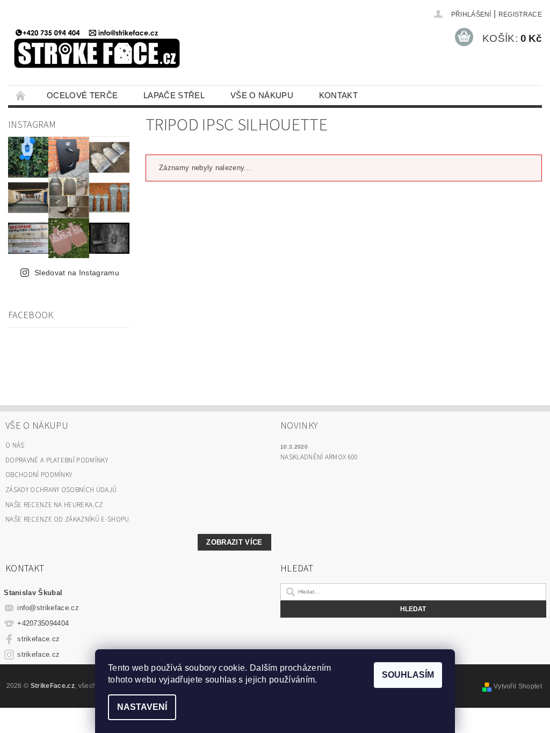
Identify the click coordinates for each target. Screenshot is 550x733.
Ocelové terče (82, 95)
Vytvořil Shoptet (518, 686)
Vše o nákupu (261, 95)
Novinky (299, 426)
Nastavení (142, 707)
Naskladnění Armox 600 (319, 457)
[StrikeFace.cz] (96, 44)
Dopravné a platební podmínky (56, 460)
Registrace (520, 14)
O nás (15, 445)
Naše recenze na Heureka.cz (54, 505)
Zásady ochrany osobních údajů (61, 490)
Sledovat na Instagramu (76, 272)
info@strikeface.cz (48, 608)
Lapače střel (174, 95)
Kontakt (338, 95)
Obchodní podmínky (38, 475)
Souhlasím (408, 674)
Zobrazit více (234, 542)
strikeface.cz (38, 639)
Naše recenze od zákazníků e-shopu (67, 519)
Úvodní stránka (21, 95)
